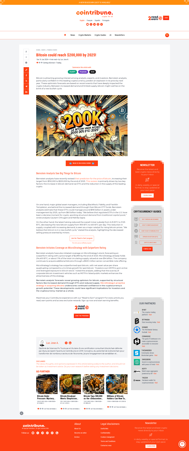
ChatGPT (72, 72)
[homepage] (60, 35)
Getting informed (49, 63)
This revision (92, 181)
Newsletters (120, 35)
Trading (58, 63)
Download (147, 249)
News (73, 35)
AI (110, 35)
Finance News (52, 50)
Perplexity (83, 72)
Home (38, 50)
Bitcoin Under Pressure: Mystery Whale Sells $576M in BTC (46, 397)
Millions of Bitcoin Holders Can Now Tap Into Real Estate (116, 397)
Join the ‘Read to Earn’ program (82, 238)
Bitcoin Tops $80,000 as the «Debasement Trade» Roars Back (93, 397)
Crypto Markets (85, 35)
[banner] (82, 195)
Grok (92, 72)
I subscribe (147, 195)
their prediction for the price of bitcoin (93, 178)
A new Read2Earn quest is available (94, 2)
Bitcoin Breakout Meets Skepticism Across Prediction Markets (68, 397)
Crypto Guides (100, 35)
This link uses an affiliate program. (82, 243)
